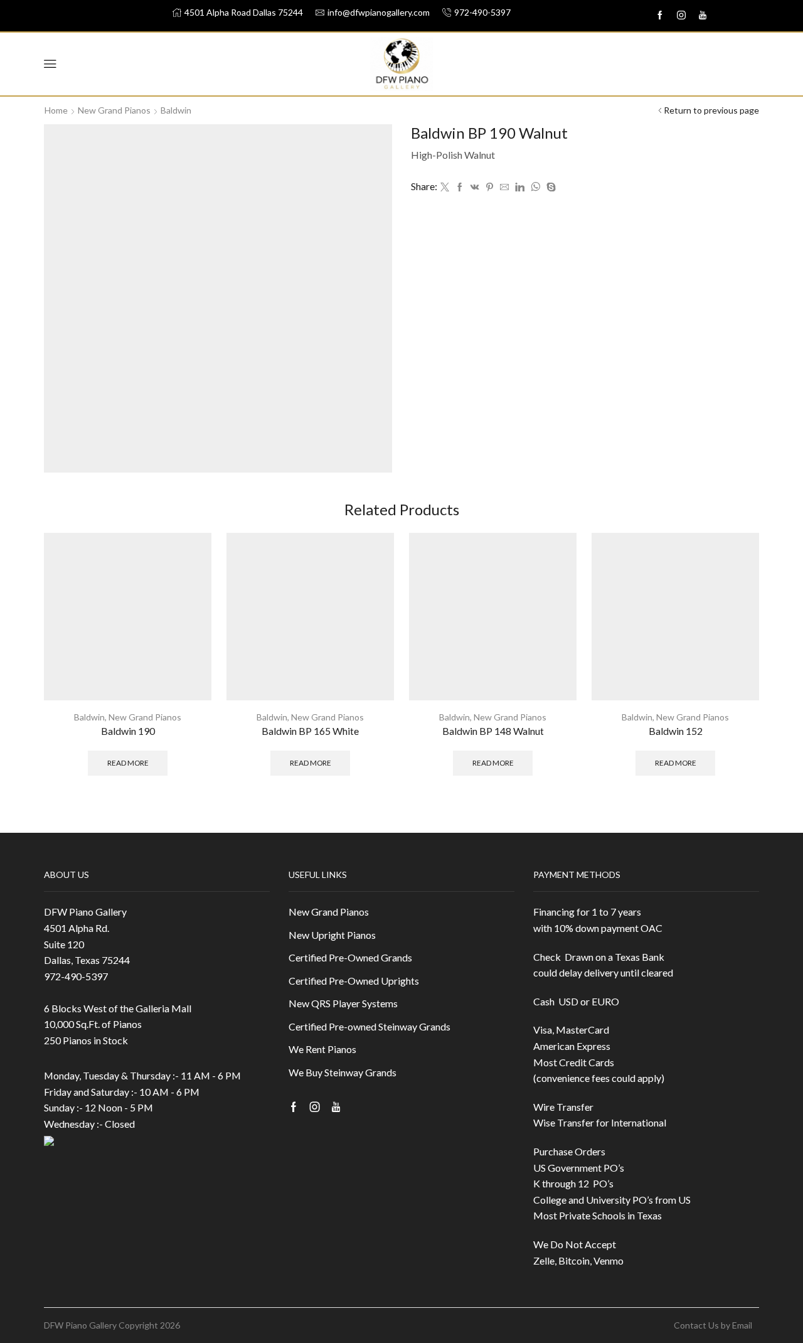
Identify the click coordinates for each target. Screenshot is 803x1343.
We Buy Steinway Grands (342, 1072)
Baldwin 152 (676, 731)
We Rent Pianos (322, 1049)
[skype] (549, 187)
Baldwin (176, 110)
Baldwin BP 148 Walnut (493, 731)
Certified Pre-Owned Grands (350, 957)
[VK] (474, 187)
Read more (128, 763)
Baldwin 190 (128, 731)
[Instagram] (681, 16)
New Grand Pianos (114, 110)
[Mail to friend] (504, 187)
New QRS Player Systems (343, 1003)
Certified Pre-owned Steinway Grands (369, 1026)
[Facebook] (459, 187)
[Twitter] (444, 187)
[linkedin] (520, 187)
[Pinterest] (489, 187)
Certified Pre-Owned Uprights (354, 981)
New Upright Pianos (332, 935)
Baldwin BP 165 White (310, 731)
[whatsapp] (535, 187)
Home (56, 110)
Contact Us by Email (713, 1325)
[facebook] (660, 16)
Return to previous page (711, 110)
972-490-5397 (76, 976)
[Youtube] (702, 16)
